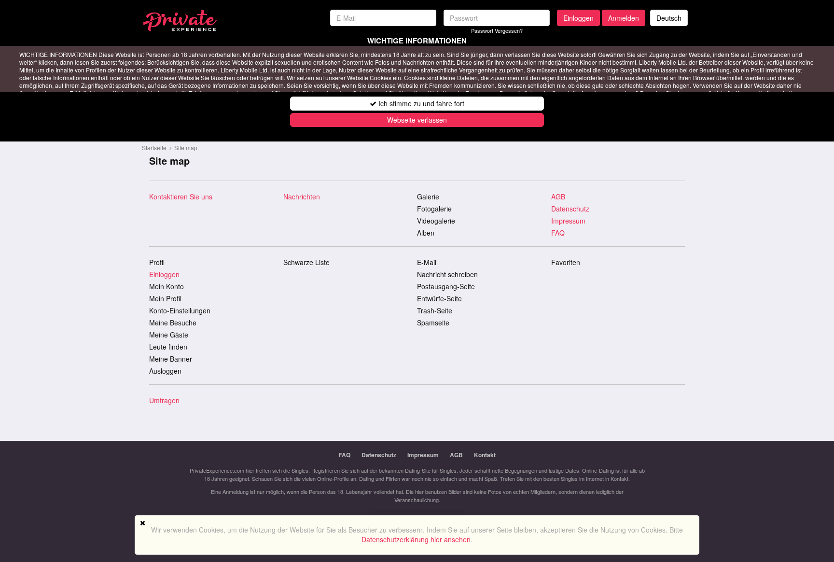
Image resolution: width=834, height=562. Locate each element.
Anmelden (623, 18)
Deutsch (668, 18)
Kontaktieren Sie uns (180, 196)
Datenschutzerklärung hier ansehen (416, 539)
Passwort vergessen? (497, 30)
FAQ (558, 233)
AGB (558, 196)
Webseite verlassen (417, 120)
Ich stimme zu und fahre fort (420, 103)
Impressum (568, 220)
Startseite (154, 147)
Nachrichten (301, 196)
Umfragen (164, 400)
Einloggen (578, 18)
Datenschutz (570, 208)
